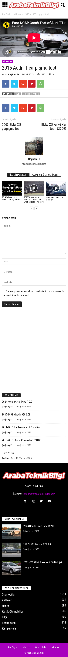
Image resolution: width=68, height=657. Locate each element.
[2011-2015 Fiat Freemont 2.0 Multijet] (11, 568)
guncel (26, 94)
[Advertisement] (34, 352)
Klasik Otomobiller (12, 611)
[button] (62, 5)
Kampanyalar (9, 628)
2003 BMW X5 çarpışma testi (11, 126)
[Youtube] (49, 501)
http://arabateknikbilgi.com (34, 164)
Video (36, 94)
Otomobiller (8, 594)
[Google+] (27, 501)
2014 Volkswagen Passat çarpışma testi (11, 198)
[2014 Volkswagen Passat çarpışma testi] (12, 188)
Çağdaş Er (7, 406)
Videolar (17, 14)
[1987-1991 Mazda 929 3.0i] (11, 550)
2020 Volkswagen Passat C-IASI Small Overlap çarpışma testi (34, 199)
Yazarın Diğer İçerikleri (45, 174)
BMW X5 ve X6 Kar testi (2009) (53, 126)
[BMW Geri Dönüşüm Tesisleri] (56, 188)
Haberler (26, 647)
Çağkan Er (13, 74)
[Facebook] (19, 501)
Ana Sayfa (6, 14)
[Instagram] (34, 501)
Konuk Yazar (9, 623)
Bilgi (4, 617)
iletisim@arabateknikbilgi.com (38, 493)
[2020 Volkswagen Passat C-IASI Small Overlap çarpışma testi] (34, 188)
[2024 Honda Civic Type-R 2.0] (11, 531)
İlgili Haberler (18, 174)
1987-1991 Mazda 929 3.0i (16, 414)
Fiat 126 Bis (8, 453)
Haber (5, 606)
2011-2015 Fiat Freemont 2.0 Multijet (21, 427)
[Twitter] (42, 501)
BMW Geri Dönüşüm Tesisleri (54, 198)
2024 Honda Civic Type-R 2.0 (17, 401)
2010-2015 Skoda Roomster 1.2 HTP (21, 440)
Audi (18, 94)
